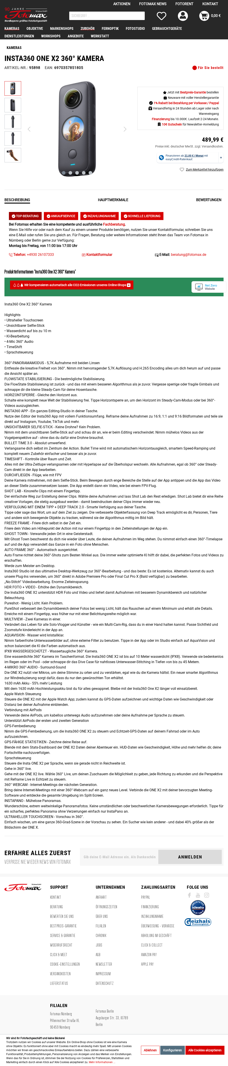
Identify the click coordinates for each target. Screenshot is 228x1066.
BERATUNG (56, 907)
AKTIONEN (121, 4)
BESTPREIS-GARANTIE (63, 926)
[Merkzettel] (161, 16)
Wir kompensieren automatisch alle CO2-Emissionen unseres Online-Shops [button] (75, 285)
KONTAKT (210, 4)
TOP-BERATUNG (27, 216)
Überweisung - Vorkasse (157, 926)
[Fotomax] (32, 14)
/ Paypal (213, 103)
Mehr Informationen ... (102, 1062)
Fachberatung (114, 224)
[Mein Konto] (183, 16)
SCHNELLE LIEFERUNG (144, 216)
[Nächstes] (125, 129)
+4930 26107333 (33, 254)
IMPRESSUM (103, 974)
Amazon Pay (149, 955)
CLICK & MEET (58, 955)
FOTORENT (184, 4)
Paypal (145, 897)
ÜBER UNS (102, 916)
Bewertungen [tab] (208, 200)
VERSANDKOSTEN (60, 974)
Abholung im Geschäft (156, 935)
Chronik (101, 935)
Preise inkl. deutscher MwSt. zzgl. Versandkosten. (189, 146)
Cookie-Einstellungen (65, 964)
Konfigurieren (172, 1050)
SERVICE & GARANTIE (62, 935)
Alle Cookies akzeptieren (205, 1050)
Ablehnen (150, 1050)
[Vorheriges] (29, 129)
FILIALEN (101, 926)
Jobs (99, 945)
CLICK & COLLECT (152, 945)
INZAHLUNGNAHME (101, 216)
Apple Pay (147, 964)
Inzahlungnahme (152, 916)
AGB (98, 955)
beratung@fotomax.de (188, 254)
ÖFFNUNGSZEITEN (106, 907)
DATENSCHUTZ (105, 983)
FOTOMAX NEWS (153, 4)
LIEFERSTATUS (59, 983)
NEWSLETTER (104, 964)
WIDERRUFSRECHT (61, 945)
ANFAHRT (101, 897)
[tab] (17, 200)
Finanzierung (150, 907)
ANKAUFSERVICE (62, 216)
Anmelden (190, 857)
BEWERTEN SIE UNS (62, 916)
